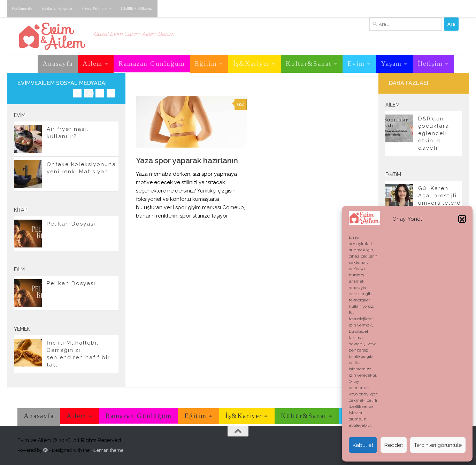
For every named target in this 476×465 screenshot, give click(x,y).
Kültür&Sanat (308, 63)
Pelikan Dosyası (71, 224)
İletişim (430, 63)
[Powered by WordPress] (45, 450)
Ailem (92, 63)
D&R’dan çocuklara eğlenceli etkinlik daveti (433, 133)
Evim (356, 63)
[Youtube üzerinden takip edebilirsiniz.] (88, 93)
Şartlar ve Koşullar (56, 8)
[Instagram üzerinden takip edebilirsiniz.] (77, 93)
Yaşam (391, 63)
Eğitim (206, 63)
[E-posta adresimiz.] (111, 93)
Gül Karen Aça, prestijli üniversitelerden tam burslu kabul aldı (439, 203)
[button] (462, 219)
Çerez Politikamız (96, 8)
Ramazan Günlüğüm (151, 63)
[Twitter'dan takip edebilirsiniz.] (99, 93)
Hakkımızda (22, 8)
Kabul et (363, 445)
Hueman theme (107, 450)
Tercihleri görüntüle (438, 445)
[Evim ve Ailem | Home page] (52, 36)
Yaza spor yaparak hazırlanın (187, 160)
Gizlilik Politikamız (137, 8)
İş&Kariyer (251, 63)
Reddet (393, 445)
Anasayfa (58, 63)
